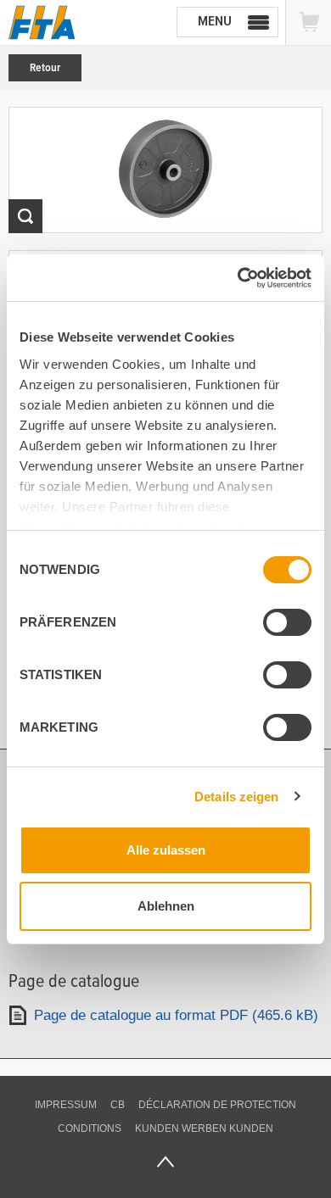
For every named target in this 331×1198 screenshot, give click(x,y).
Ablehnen (165, 906)
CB (117, 1105)
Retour (45, 68)
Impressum (66, 1105)
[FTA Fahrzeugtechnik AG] (42, 22)
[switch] (287, 622)
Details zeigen (236, 796)
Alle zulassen (165, 850)
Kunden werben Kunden (204, 1128)
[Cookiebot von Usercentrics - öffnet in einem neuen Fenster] (238, 278)
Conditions (89, 1128)
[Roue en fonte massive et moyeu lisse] (165, 170)
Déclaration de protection (217, 1105)
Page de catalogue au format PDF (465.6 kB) (176, 1015)
